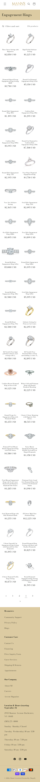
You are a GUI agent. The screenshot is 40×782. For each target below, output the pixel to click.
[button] (5, 4)
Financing (8, 648)
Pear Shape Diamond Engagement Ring (30, 173)
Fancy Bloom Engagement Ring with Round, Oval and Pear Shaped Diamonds (29, 449)
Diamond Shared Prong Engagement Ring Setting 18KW (10, 81)
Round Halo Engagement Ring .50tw (10, 112)
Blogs (6, 628)
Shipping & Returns (12, 665)
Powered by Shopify (29, 778)
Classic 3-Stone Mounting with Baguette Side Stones (29, 417)
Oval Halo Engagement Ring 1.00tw (10, 233)
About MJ (8, 685)
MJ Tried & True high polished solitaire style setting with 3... (10, 353)
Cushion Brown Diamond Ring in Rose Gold (10, 384)
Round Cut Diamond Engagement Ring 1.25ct (30, 80)
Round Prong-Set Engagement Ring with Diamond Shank (10, 417)
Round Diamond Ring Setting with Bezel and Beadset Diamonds (29, 545)
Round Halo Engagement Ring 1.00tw (29, 263)
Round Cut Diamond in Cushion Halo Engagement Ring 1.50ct (30, 142)
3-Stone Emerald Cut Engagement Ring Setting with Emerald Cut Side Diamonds (10, 546)
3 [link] (26, 595)
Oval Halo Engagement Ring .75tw (29, 203)
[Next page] (20, 601)
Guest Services (10, 659)
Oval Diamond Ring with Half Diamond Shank (10, 514)
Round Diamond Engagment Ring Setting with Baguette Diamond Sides (30, 579)
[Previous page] (6, 596)
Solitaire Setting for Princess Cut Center (29, 323)
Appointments (10, 670)
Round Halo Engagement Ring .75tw (10, 173)
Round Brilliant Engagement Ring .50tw (10, 293)
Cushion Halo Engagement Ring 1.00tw (10, 142)
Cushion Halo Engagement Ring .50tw (29, 112)
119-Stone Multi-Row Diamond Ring (30, 514)
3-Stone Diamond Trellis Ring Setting (10, 577)
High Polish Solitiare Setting (30, 50)
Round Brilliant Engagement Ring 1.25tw (10, 263)
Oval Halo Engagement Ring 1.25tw (29, 293)
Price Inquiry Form (12, 654)
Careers (7, 691)
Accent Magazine (11, 696)
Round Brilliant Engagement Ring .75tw (10, 323)
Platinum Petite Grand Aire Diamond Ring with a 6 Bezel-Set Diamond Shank (29, 482)
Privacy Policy (10, 622)
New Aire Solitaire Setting (10, 203)
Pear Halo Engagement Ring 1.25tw (29, 233)
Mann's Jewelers (15, 778)
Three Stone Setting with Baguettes (10, 50)
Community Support (13, 617)
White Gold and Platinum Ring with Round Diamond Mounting (29, 385)
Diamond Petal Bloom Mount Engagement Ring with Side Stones (10, 448)
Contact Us (9, 643)
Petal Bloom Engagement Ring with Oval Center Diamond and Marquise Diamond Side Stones (10, 482)
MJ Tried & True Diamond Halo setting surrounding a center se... (29, 353)
